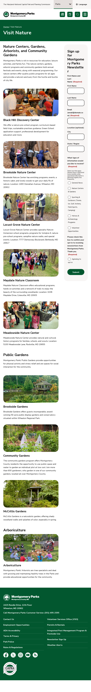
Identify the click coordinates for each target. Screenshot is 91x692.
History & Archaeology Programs (73, 219)
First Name (71, 86)
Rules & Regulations (13, 647)
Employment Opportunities (16, 625)
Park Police (8, 641)
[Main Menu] (85, 14)
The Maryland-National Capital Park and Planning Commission (26, 4)
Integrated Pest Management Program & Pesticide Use (67, 632)
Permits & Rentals (56, 625)
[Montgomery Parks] (19, 14)
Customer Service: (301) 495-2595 (31, 612)
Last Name (71, 98)
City (69, 132)
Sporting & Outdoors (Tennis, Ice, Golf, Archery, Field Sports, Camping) (75, 203)
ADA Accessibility (11, 630)
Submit (75, 272)
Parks (57, 4)
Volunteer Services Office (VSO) (62, 619)
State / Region (73, 144)
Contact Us (8, 619)
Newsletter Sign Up (56, 639)
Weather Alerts (54, 645)
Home (6, 27)
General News (77, 183)
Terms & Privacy (11, 636)
